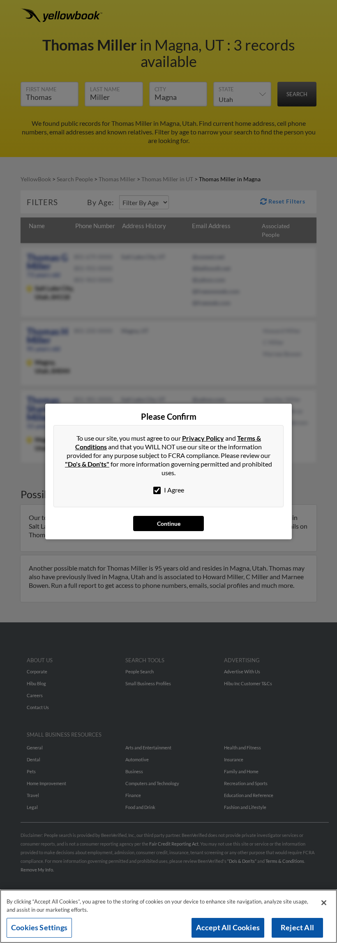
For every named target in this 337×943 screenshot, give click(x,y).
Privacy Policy (203, 438)
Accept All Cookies (228, 927)
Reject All (297, 927)
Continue (168, 523)
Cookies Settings (39, 927)
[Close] (324, 903)
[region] (168, 916)
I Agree (173, 490)
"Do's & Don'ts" (87, 464)
